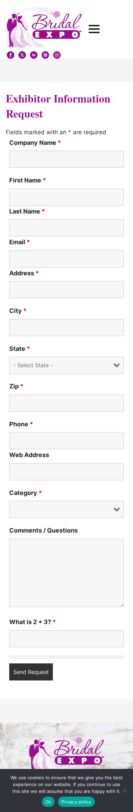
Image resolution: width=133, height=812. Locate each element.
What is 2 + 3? (32, 622)
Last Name (27, 211)
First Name (27, 180)
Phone (21, 424)
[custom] (45, 55)
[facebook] (10, 55)
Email (19, 242)
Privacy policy (76, 801)
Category (25, 493)
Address (24, 273)
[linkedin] (34, 55)
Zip (16, 386)
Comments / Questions (43, 530)
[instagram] (57, 55)
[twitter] (22, 55)
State (19, 348)
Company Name (35, 142)
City (18, 310)
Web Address (29, 455)
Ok (48, 801)
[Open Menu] (94, 29)
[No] (124, 790)
